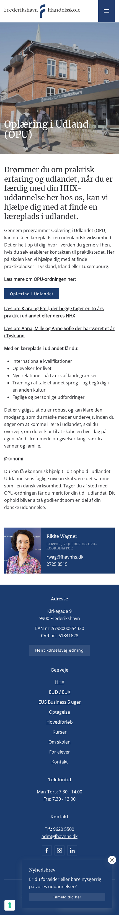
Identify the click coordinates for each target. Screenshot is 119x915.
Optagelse (59, 712)
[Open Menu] (106, 11)
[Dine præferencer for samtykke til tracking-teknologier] (9, 905)
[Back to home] (42, 11)
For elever (59, 752)
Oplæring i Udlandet (31, 293)
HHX (59, 682)
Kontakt (59, 762)
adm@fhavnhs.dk (59, 836)
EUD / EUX (59, 692)
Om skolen (59, 742)
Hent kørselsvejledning (59, 650)
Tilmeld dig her (67, 897)
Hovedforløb (59, 722)
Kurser (60, 732)
